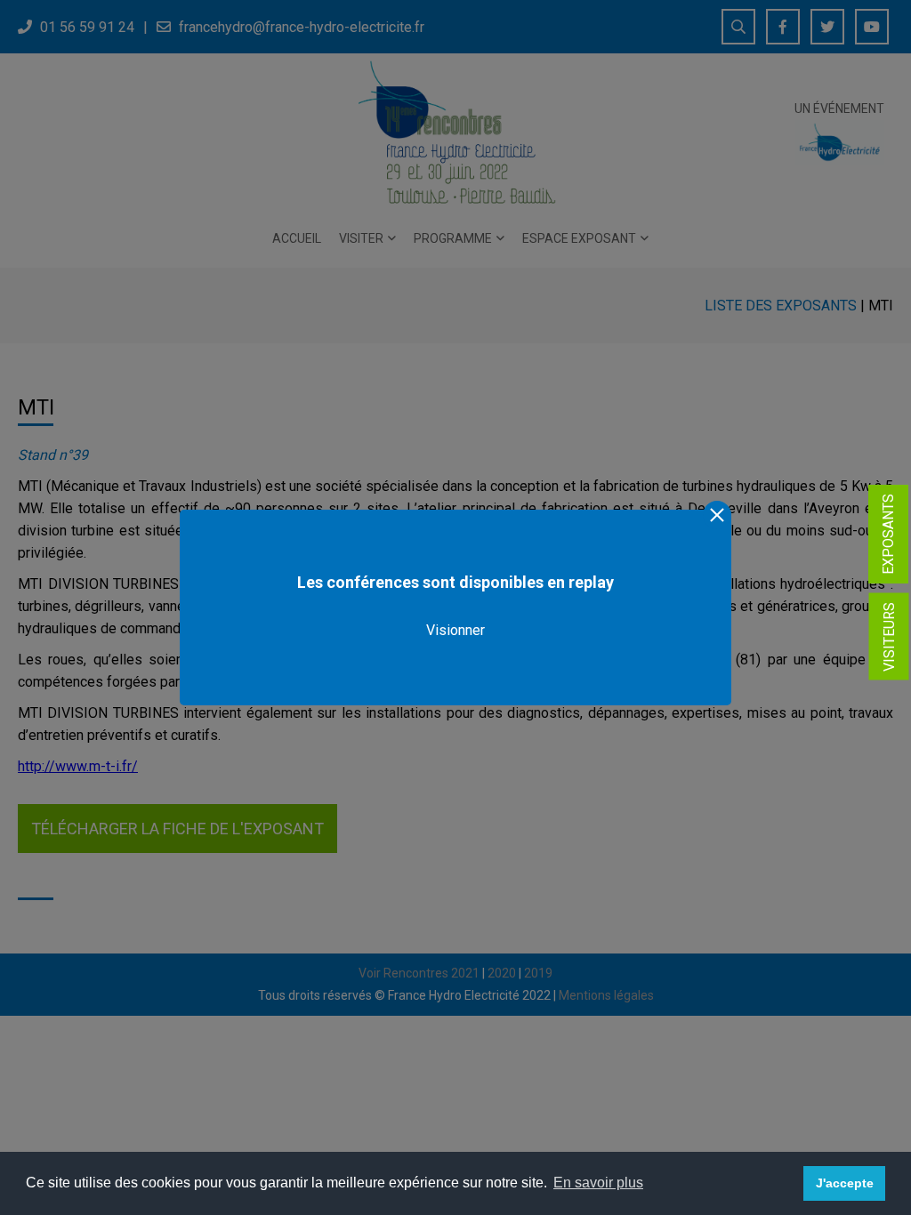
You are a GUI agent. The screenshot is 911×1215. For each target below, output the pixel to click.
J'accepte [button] (845, 1183)
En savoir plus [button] (598, 1182)
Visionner (455, 630)
